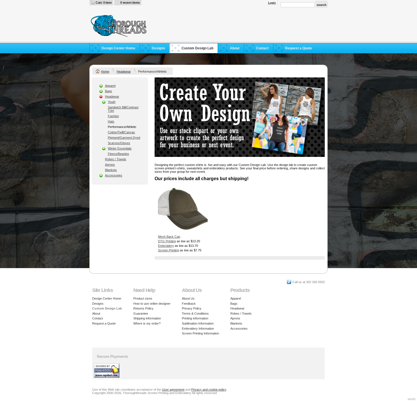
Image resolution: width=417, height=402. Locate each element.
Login (272, 2)
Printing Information (195, 318)
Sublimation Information (198, 323)
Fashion (113, 116)
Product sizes (142, 298)
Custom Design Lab (197, 48)
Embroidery (166, 245)
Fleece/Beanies (118, 153)
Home (105, 71)
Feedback (189, 303)
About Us (188, 298)
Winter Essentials (120, 148)
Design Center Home (118, 48)
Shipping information (147, 318)
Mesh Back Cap (169, 236)
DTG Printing (167, 241)
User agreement (173, 389)
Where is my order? (147, 323)
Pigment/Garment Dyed (124, 137)
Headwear (124, 71)
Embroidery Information (198, 328)
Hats (111, 121)
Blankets (111, 170)
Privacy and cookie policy (208, 389)
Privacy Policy (191, 308)
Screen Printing (168, 250)
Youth (111, 102)
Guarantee (140, 313)
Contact (262, 48)
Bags (108, 91)
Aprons (110, 164)
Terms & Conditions (195, 313)
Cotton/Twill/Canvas (121, 132)
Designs (158, 48)
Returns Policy (143, 308)
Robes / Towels (115, 159)
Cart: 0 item (103, 2)
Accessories (113, 175)
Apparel (110, 85)
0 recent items (130, 2)
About (234, 48)
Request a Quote (298, 48)
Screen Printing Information (200, 333)
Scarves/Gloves (119, 143)
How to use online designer (151, 303)
